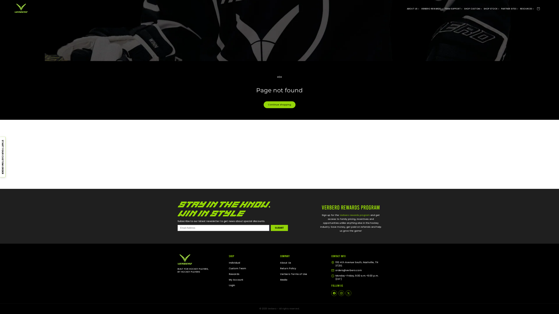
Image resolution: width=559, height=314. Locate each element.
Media (283, 279)
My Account (236, 279)
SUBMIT (279, 228)
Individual (234, 262)
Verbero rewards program (354, 215)
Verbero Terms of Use (293, 274)
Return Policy (288, 268)
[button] (413, 9)
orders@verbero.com (348, 270)
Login (232, 285)
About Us (285, 262)
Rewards (234, 274)
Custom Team (237, 268)
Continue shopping (279, 104)
